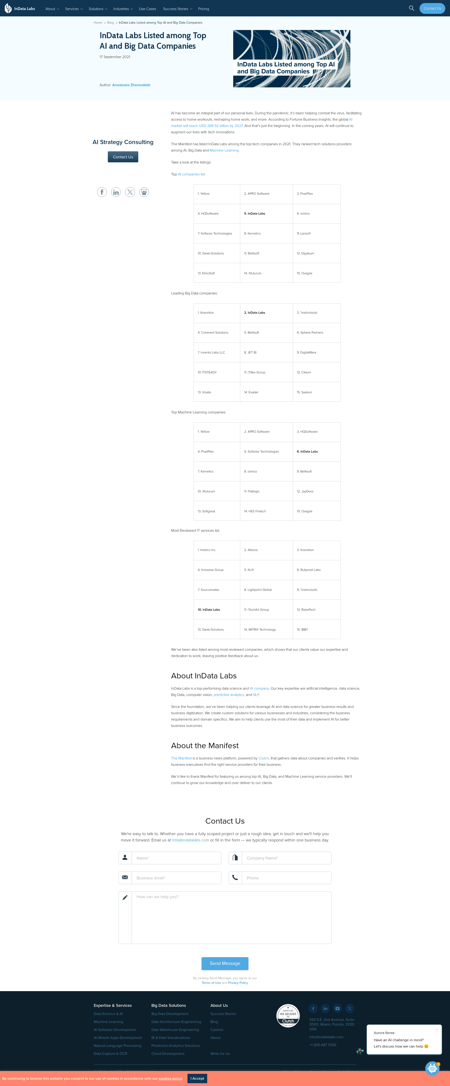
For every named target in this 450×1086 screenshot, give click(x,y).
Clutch (264, 758)
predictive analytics (229, 694)
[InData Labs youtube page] (337, 1008)
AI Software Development (115, 1029)
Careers (216, 1029)
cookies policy (170, 1078)
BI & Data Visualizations (170, 1037)
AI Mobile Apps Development (118, 1037)
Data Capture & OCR (110, 1053)
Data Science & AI (108, 1014)
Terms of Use (211, 983)
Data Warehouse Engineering (175, 1029)
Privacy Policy (238, 983)
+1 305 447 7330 (322, 1045)
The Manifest (181, 758)
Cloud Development (167, 1053)
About (215, 1037)
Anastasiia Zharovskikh (131, 85)
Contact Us (432, 8)
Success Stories (223, 1014)
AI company (259, 688)
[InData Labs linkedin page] (325, 1008)
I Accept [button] (197, 1078)
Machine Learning (224, 150)
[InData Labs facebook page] (313, 1008)
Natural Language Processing (117, 1045)
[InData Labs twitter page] (349, 1008)
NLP (256, 694)
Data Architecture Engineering (176, 1021)
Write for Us (220, 1053)
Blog (214, 1021)
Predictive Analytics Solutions (175, 1045)
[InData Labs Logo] (20, 8)
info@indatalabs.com (190, 840)
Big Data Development (169, 1014)
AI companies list (191, 174)
